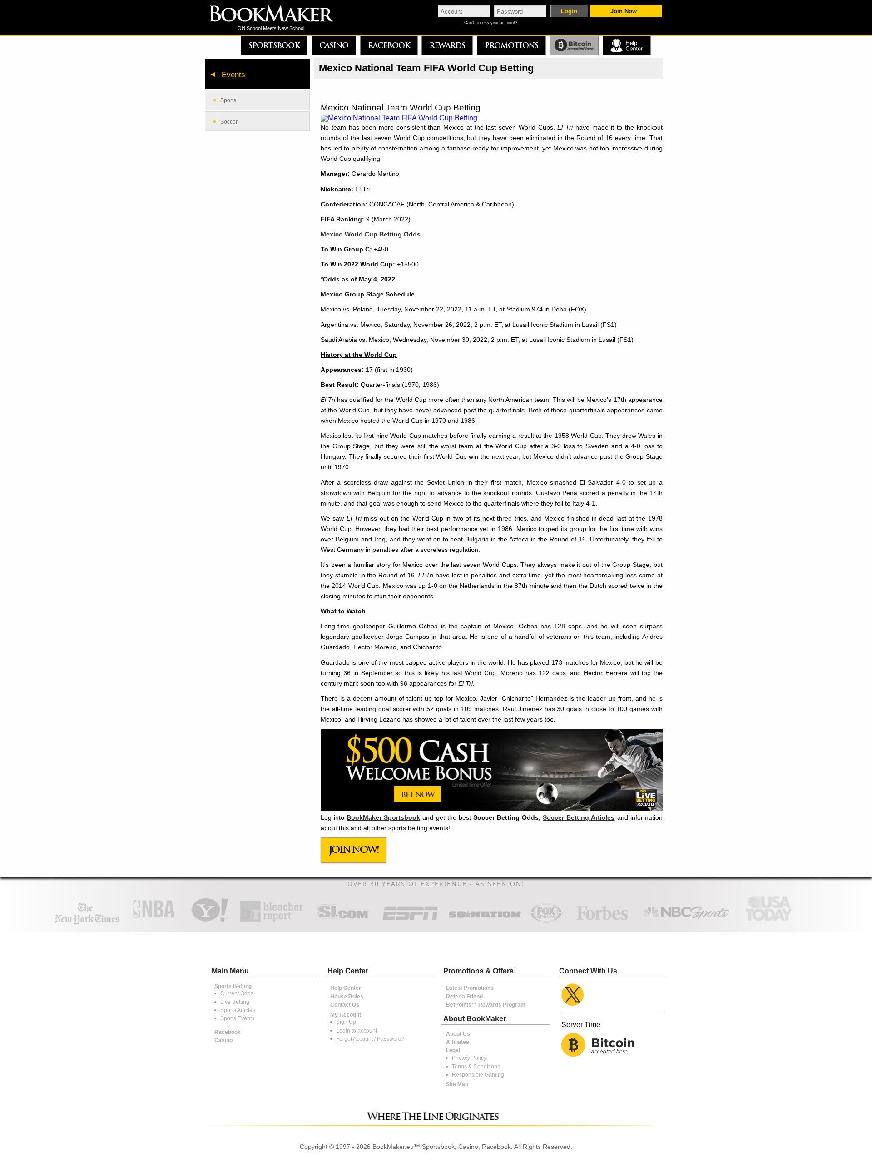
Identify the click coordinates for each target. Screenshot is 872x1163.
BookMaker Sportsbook (383, 817)
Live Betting (234, 1002)
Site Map (457, 1084)
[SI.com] (343, 921)
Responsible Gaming (478, 1075)
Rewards (447, 45)
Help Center (345, 988)
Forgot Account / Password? (370, 1039)
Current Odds (236, 993)
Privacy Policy (469, 1058)
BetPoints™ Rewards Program (485, 1005)
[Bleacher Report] (271, 921)
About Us (458, 1034)
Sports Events (237, 1018)
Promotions (511, 45)
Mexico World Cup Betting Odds (371, 234)
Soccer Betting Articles (578, 817)
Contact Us (344, 1005)
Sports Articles (237, 1010)
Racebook (389, 45)
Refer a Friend (464, 996)
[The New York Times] (86, 923)
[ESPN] (410, 921)
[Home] (278, 14)
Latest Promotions (470, 988)
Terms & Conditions (476, 1066)
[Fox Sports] (546, 921)
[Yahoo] (209, 921)
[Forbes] (602, 921)
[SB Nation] (484, 921)
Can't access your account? (490, 23)
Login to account (356, 1031)
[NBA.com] (154, 921)
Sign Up (346, 1022)
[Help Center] (626, 45)
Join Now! (354, 849)
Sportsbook (274, 45)
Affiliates (457, 1042)
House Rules (346, 996)
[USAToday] (771, 921)
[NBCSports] (686, 921)
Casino (333, 45)
